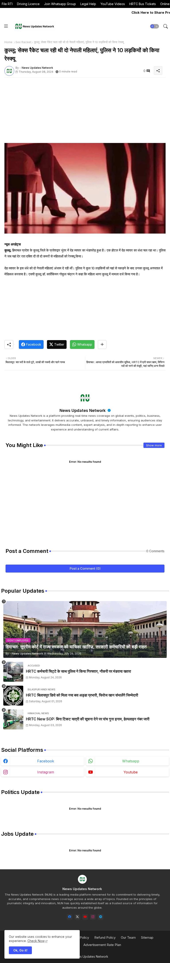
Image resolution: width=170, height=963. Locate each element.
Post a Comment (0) (85, 568)
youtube (131, 772)
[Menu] (6, 26)
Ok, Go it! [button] (20, 950)
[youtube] (85, 917)
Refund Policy (105, 937)
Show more (154, 445)
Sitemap (147, 937)
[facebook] (69, 917)
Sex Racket (23, 42)
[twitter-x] (77, 917)
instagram (45, 772)
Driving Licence (28, 4)
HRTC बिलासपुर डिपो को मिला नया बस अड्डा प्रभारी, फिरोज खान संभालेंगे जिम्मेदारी (82, 695)
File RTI (7, 4)
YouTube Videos (112, 4)
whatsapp (130, 761)
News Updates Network (83, 410)
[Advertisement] (85, 112)
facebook (45, 761)
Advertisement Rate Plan (102, 945)
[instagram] (93, 917)
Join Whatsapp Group (60, 4)
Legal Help (88, 4)
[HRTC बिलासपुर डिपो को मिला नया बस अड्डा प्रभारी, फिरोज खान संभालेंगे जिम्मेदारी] (13, 696)
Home (8, 42)
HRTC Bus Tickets (142, 4)
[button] (154, 26)
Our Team (128, 937)
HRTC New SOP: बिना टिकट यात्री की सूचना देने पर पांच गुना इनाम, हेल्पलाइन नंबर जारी (87, 719)
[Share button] (102, 344)
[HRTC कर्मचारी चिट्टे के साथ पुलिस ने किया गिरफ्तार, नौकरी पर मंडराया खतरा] (13, 672)
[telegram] (100, 917)
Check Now (35, 941)
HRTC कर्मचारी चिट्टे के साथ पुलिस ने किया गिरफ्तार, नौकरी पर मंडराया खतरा (78, 671)
